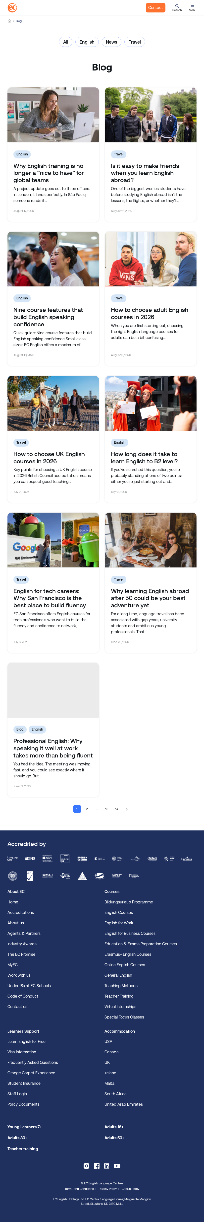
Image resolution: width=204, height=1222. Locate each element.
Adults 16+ (113, 1127)
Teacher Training (119, 996)
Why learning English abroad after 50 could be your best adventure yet (150, 598)
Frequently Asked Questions (32, 1062)
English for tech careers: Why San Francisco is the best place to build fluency (49, 598)
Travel (135, 42)
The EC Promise (21, 954)
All (65, 42)
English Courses (118, 912)
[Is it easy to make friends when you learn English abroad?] (151, 114)
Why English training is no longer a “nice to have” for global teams (48, 173)
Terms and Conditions (79, 1189)
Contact (155, 7)
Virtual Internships (120, 1006)
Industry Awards (22, 944)
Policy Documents (23, 1104)
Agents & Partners (24, 933)
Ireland (110, 1073)
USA (108, 1041)
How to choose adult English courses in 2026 (149, 313)
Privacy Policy (108, 1189)
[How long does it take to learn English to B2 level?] (151, 403)
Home (9, 21)
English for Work (118, 923)
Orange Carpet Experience (31, 1073)
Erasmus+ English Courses (127, 954)
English (87, 42)
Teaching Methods (121, 985)
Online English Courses (124, 964)
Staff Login (17, 1093)
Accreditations (20, 912)
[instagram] (86, 1166)
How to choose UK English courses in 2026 (49, 458)
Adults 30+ (17, 1138)
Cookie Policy (130, 1189)
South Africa (115, 1093)
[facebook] (97, 1166)
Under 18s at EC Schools (29, 985)
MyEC (12, 964)
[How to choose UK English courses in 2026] (53, 403)
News (111, 42)
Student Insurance (24, 1083)
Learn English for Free (26, 1041)
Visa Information (21, 1052)
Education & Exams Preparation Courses (140, 944)
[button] (177, 7)
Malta (109, 1083)
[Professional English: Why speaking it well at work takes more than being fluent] (53, 690)
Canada (111, 1052)
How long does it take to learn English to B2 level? (144, 458)
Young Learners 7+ (24, 1127)
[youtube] (117, 1166)
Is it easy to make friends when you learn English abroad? (145, 173)
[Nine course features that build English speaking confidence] (53, 259)
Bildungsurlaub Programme (128, 902)
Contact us (17, 1006)
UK (107, 1062)
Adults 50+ (114, 1138)
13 (107, 809)
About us (15, 923)
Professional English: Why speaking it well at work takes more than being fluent (53, 748)
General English (118, 975)
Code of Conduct (22, 996)
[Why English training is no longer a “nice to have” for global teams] (53, 114)
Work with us (19, 975)
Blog (20, 729)
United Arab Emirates (123, 1104)
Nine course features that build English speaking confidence (48, 317)
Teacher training (22, 1149)
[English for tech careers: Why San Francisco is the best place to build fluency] (53, 540)
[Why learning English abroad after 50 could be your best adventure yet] (151, 540)
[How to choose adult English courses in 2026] (151, 259)
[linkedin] (106, 1166)
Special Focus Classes (124, 1017)
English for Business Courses (129, 933)
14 (117, 809)
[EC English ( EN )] (12, 7)
